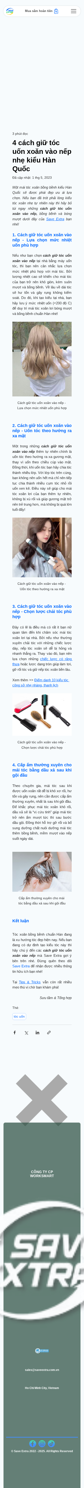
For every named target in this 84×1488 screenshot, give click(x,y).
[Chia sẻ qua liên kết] (49, 1032)
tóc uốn (19, 1016)
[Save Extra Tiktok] (51, 1439)
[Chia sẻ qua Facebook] (14, 1032)
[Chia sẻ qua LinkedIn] (37, 1032)
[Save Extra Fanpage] (32, 1439)
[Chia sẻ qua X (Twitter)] (26, 1032)
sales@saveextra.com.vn (42, 1366)
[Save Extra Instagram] (42, 1439)
